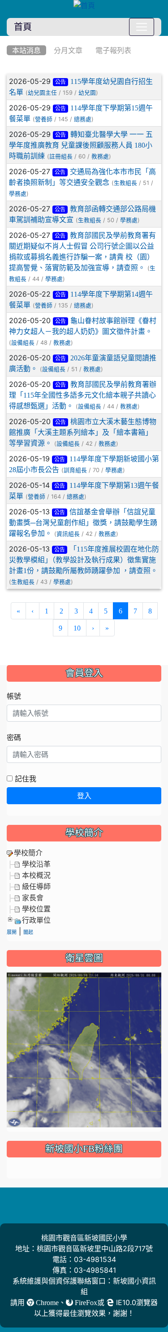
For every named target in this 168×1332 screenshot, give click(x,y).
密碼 (14, 737)
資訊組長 (68, 534)
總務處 (82, 119)
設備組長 (22, 343)
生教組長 (125, 183)
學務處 (17, 194)
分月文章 (68, 50)
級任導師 (36, 886)
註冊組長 (61, 156)
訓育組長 (75, 470)
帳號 (14, 696)
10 (77, 627)
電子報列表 (113, 50)
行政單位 (36, 920)
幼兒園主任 (42, 93)
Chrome (46, 1302)
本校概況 (36, 875)
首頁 (23, 26)
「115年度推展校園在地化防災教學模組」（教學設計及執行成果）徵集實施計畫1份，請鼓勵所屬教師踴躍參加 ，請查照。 (84, 559)
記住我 (24, 778)
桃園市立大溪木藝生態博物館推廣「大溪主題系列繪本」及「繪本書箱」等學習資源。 (82, 432)
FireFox (85, 1302)
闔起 (28, 932)
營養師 (43, 119)
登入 (84, 795)
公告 (60, 82)
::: (9, 39)
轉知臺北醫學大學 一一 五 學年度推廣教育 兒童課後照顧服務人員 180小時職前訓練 (81, 145)
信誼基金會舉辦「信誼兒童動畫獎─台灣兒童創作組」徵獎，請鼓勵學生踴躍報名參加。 (83, 522)
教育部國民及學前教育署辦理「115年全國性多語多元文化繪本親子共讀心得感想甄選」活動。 (82, 395)
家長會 (32, 897)
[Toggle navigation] (141, 27)
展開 (12, 932)
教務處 (100, 156)
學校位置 (36, 908)
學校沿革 (36, 864)
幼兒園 (87, 93)
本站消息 (26, 50)
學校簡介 (28, 852)
